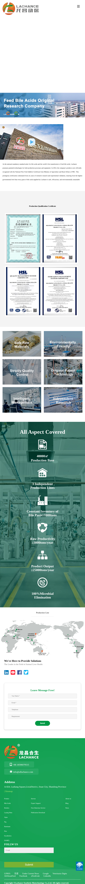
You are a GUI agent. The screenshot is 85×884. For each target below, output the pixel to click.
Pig (5, 822)
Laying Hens (8, 812)
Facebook (23, 876)
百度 (16, 873)
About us (68, 799)
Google (46, 873)
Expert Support (36, 803)
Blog (66, 803)
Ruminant (7, 826)
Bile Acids (7, 803)
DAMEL (7, 840)
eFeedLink (35, 876)
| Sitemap (8, 791)
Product (6, 799)
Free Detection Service (38, 808)
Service (33, 799)
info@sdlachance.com (23, 772)
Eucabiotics (7, 836)
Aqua (6, 817)
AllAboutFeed (10, 876)
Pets (5, 831)
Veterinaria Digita (60, 873)
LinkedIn (47, 876)
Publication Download (38, 812)
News (67, 808)
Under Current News (31, 873)
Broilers (6, 808)
